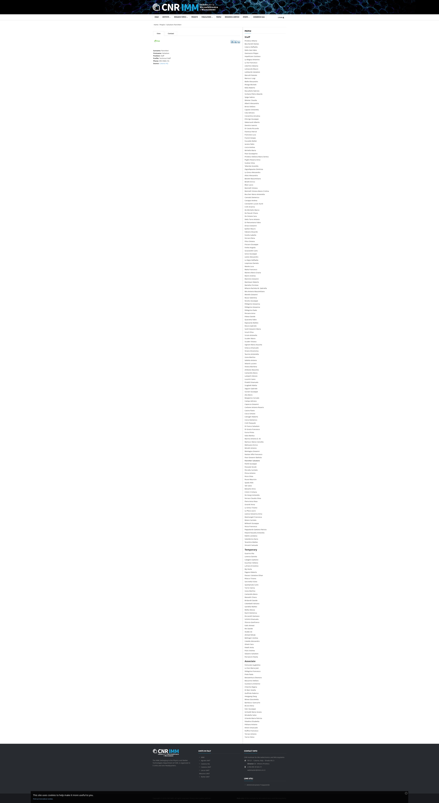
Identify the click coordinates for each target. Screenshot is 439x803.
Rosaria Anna (255, 160)
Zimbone (248, 370)
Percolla (248, 470)
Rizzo (247, 476)
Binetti (247, 182)
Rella (246, 88)
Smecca (247, 348)
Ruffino (247, 731)
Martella (248, 285)
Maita (247, 269)
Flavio (252, 410)
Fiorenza (248, 132)
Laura (251, 185)
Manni (247, 276)
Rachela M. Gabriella (259, 288)
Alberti (247, 103)
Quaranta (248, 320)
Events (245, 17)
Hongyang (248, 696)
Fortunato (248, 665)
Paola (251, 674)
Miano (247, 520)
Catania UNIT (206, 767)
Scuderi (247, 338)
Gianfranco (255, 622)
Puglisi (247, 160)
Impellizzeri (249, 56)
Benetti (247, 179)
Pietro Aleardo (257, 94)
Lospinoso (248, 263)
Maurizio (253, 479)
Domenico (255, 197)
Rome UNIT (205, 777)
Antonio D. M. (256, 439)
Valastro (248, 654)
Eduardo (254, 232)
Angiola (253, 247)
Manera (248, 272)
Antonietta (255, 354)
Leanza (247, 514)
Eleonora (258, 677)
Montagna (248, 451)
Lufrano (248, 566)
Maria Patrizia (256, 718)
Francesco (253, 63)
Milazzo (247, 288)
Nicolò (254, 467)
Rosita (255, 657)
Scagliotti (248, 385)
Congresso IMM (259, 17)
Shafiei (247, 632)
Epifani (247, 229)
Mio (246, 291)
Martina (252, 357)
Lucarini (248, 379)
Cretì (246, 207)
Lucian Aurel (258, 204)
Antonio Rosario (258, 407)
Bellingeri (248, 638)
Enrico (252, 182)
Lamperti (248, 376)
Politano (248, 724)
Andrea (252, 147)
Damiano (256, 616)
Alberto (257, 122)
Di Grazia (248, 429)
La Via (247, 63)
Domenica (253, 613)
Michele (253, 85)
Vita (252, 553)
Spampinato (249, 585)
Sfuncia (247, 622)
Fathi (246, 625)
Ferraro (247, 238)
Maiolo (247, 266)
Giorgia (253, 138)
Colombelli (249, 603)
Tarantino (248, 542)
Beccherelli (249, 44)
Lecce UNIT (205, 770)
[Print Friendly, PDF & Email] (157, 41)
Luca (254, 135)
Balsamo (248, 489)
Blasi (246, 185)
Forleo (247, 247)
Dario (256, 539)
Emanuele (255, 348)
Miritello (248, 150)
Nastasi (247, 454)
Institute (165, 17)
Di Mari (247, 690)
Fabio (255, 50)
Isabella (253, 235)
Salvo (250, 486)
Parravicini (249, 657)
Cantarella (249, 373)
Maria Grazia (256, 272)
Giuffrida (248, 693)
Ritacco (247, 578)
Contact (171, 33)
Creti (246, 423)
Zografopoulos (250, 169)
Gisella (253, 690)
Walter (254, 141)
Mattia (254, 385)
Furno (247, 432)
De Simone (249, 216)
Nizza (247, 526)
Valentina (253, 298)
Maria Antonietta (258, 194)
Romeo (256, 44)
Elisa (252, 332)
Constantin (249, 204)
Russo (247, 479)
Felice (252, 737)
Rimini (247, 728)
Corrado (256, 398)
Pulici (247, 650)
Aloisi (247, 175)
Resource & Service (232, 17)
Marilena (253, 367)
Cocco (247, 414)
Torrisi (247, 588)
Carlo (256, 251)
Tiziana (254, 508)
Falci (246, 709)
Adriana (253, 401)
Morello (247, 294)
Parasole (248, 467)
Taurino (247, 354)
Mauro (255, 69)
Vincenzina (254, 351)
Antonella (253, 335)
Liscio (247, 147)
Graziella (255, 166)
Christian (255, 285)
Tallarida (248, 166)
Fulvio (255, 581)
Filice (247, 241)
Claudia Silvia (256, 498)
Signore (247, 345)
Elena (253, 238)
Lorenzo (248, 556)
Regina (254, 687)
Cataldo (247, 641)
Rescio (247, 326)
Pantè (247, 464)
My (246, 569)
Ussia (247, 357)
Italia (246, 436)
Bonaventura (249, 677)
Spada (247, 483)
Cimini (247, 492)
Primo (252, 432)
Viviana (253, 341)
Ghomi (247, 644)
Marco (256, 210)
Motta (247, 610)
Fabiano (248, 232)
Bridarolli (248, 600)
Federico (255, 693)
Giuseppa (255, 523)
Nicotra (247, 301)
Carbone (248, 407)
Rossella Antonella (257, 533)
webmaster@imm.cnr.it (256, 770)
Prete (247, 674)
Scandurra (249, 684)
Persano (248, 313)
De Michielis (249, 210)
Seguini (247, 388)
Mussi (247, 298)
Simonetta (255, 110)
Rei (246, 629)
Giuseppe (255, 119)
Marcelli (248, 75)
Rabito (247, 536)
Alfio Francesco (256, 454)
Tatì (246, 486)
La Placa (248, 511)
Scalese (247, 163)
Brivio (247, 106)
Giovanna (256, 304)
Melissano (248, 445)
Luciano (253, 363)
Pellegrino (248, 304)
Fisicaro (247, 244)
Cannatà (248, 197)
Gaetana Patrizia (260, 529)
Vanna (252, 588)
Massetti (248, 597)
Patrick (254, 132)
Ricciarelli (248, 616)
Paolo (255, 310)
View (160, 34)
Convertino (249, 116)
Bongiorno (249, 398)
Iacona (247, 144)
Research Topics (180, 17)
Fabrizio (256, 91)
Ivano (253, 379)
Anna (253, 313)
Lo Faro (247, 668)
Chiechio (248, 687)
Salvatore (256, 72)
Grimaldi (248, 712)
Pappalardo (249, 529)
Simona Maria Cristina (260, 191)
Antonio (257, 219)
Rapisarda (248, 323)
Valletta (247, 360)
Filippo (255, 53)
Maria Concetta (258, 442)
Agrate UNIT (205, 760)
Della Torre (249, 219)
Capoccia (248, 404)
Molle (247, 81)
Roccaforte (249, 91)
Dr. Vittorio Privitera (258, 764)
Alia (246, 395)
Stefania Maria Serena (260, 157)
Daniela (256, 263)
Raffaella (254, 47)
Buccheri (248, 194)
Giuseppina (253, 154)
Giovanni (253, 226)
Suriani (247, 392)
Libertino (248, 66)
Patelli (247, 647)
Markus (252, 436)
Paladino (248, 721)
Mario (253, 338)
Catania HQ (163, 63)
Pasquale (252, 423)
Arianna (252, 207)
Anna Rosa (253, 501)
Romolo (254, 75)
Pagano (247, 572)
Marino (247, 439)
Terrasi (247, 734)
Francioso (248, 135)
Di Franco (248, 426)
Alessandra (254, 103)
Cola (246, 113)
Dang (255, 696)
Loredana (253, 536)
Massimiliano (256, 179)
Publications (206, 17)
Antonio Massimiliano (256, 291)
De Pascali (248, 213)
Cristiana (253, 492)
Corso (247, 420)
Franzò (247, 138)
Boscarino (248, 681)
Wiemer (248, 100)
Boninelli (248, 188)
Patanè (247, 533)
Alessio (254, 376)
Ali (251, 632)
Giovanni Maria (255, 329)
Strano (247, 351)
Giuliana (257, 56)
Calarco (247, 47)
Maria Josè (255, 668)
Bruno (247, 706)
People (218, 17)
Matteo (255, 323)
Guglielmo (256, 665)
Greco (247, 254)
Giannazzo (249, 53)
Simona (255, 188)
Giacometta (254, 699)
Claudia (254, 100)
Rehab (253, 635)
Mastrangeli (249, 517)
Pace (246, 154)
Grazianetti (249, 251)
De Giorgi (248, 495)
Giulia (249, 569)
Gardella (248, 607)
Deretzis (248, 125)
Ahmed (251, 625)
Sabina (252, 97)
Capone (247, 110)
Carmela (253, 520)
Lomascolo (249, 69)
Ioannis (254, 125)
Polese (247, 316)
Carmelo (254, 470)
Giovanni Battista (255, 457)
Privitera (248, 41)
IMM (202, 757)
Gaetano (255, 560)
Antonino (256, 59)
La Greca (248, 172)
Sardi (247, 329)
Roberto (252, 88)
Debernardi (249, 122)
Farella (247, 235)
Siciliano (248, 94)
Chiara (255, 213)
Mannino (248, 279)
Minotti (247, 448)
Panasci (247, 575)
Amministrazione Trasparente (258, 785)
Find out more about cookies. (43, 799)
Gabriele (253, 326)
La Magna (248, 59)
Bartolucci (248, 703)
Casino (247, 410)
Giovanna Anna (256, 514)
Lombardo (248, 72)
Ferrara (247, 498)
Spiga (247, 97)
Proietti (247, 382)
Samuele (254, 545)
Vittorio (254, 41)
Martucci (248, 442)
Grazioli (247, 504)
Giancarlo (256, 703)
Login (280, 17)
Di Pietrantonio (250, 222)
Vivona (247, 367)
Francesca (258, 517)
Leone (247, 257)
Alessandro (253, 81)
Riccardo (255, 128)
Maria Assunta (256, 345)
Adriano (251, 113)
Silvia (253, 163)
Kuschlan (248, 563)
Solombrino (249, 539)
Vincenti (248, 545)
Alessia (252, 610)
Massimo (255, 370)
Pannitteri (248, 461)
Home (157, 17)
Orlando (248, 718)
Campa (247, 401)
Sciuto (247, 335)
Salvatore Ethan (257, 575)
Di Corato (248, 128)
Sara (255, 216)
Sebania (255, 66)
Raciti (247, 613)
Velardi (247, 363)
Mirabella (248, 715)
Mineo (247, 699)
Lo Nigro (248, 260)
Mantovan (248, 282)
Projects (194, 17)
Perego (247, 85)
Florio (247, 501)
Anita (252, 647)
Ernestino (254, 566)
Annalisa (256, 116)
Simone (252, 414)
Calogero (248, 560)
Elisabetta (255, 721)
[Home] (185, 6)
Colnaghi (248, 417)
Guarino (248, 553)
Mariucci (248, 78)
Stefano (252, 106)
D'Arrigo (248, 119)
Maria (254, 150)
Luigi (253, 78)
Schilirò (247, 619)
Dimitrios (259, 169)
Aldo (251, 483)
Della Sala (248, 50)
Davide (252, 316)
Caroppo (248, 200)
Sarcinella (248, 581)
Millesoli (248, 523)
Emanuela (254, 382)
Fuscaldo (248, 141)
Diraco (247, 226)
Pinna (247, 473)
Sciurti (247, 332)
